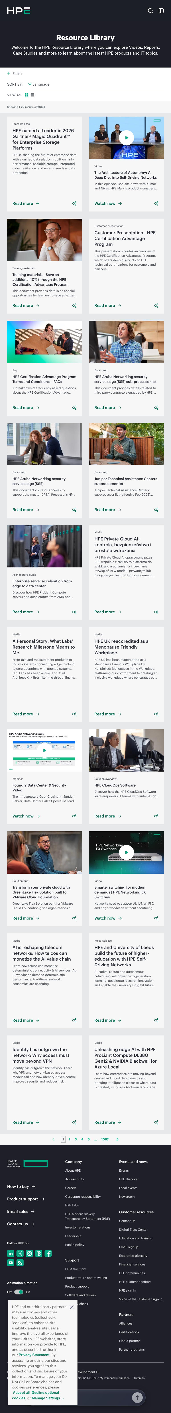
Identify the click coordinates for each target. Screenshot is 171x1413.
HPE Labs (72, 1205)
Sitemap (139, 1378)
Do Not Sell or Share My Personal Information (102, 1378)
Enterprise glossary (133, 1256)
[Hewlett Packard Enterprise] (18, 10)
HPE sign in (127, 1290)
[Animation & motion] (18, 1292)
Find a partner (129, 1341)
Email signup (128, 1247)
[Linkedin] (10, 1253)
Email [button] (17, 1211)
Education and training (136, 1238)
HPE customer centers (135, 1282)
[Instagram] (29, 1253)
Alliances (125, 1323)
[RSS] (20, 1262)
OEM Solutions (76, 1269)
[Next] (117, 1139)
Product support (77, 1286)
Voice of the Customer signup (141, 1299)
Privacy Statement (34, 1355)
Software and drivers (80, 1295)
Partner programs (132, 1349)
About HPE (73, 1171)
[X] (20, 1253)
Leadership (73, 1236)
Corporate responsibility (83, 1197)
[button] (71, 1306)
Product (22, 1198)
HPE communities (132, 1273)
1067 (105, 1139)
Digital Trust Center (133, 1230)
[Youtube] (10, 1262)
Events (124, 1171)
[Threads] (38, 1253)
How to (18, 1186)
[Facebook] (48, 1253)
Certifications (129, 1332)
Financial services (132, 1264)
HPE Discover (128, 1179)
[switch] (16, 1291)
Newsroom (127, 1197)
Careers (71, 1188)
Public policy (74, 1245)
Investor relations (77, 1227)
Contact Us (127, 1221)
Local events (128, 1188)
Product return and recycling (86, 1278)
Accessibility (74, 1179)
